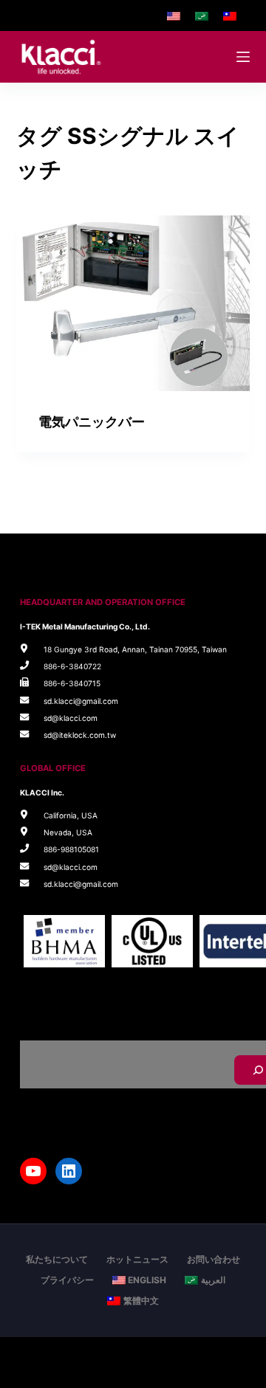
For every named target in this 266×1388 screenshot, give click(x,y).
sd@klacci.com (71, 718)
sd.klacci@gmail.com (81, 701)
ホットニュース (137, 1259)
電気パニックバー (91, 421)
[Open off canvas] (243, 56)
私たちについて (57, 1259)
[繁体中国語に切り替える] (230, 15)
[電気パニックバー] (133, 303)
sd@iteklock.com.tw (80, 735)
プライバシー (67, 1279)
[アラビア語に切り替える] (202, 15)
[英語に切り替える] (174, 15)
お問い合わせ (213, 1259)
